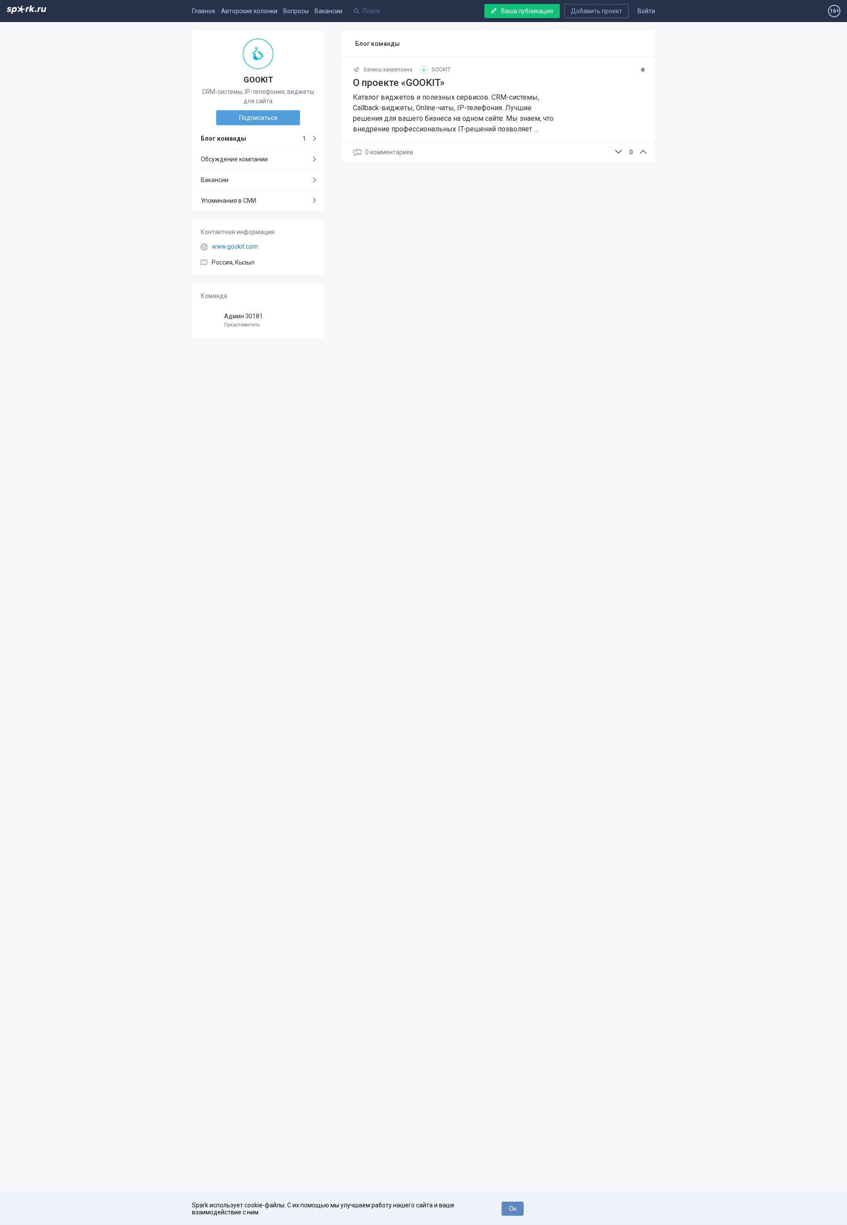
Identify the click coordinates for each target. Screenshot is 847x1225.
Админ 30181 (243, 320)
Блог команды (253, 138)
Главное (203, 11)
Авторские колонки (249, 11)
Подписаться (258, 117)
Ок (513, 1208)
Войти (646, 11)
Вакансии (328, 11)
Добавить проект (596, 11)
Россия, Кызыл (233, 262)
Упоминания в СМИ (228, 200)
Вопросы (296, 11)
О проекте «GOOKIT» (399, 82)
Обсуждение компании (234, 159)
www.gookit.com (235, 246)
